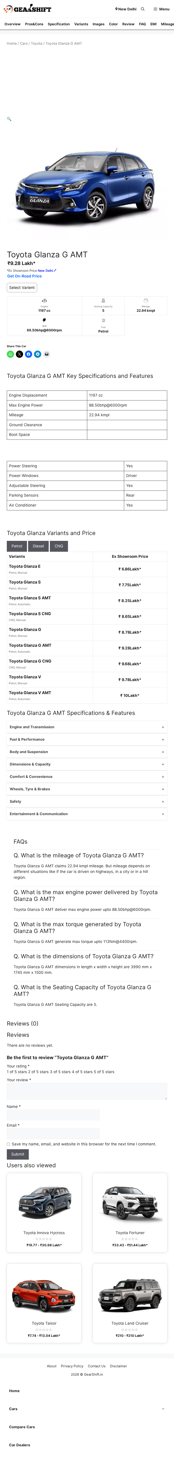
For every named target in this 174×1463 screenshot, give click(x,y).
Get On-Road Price (24, 276)
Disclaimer (118, 1366)
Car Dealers (19, 1445)
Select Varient (22, 287)
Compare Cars (22, 1427)
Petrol (17, 546)
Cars (24, 43)
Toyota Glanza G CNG (30, 661)
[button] (142, 9)
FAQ (142, 24)
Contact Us (97, 1366)
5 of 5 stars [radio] (104, 1072)
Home (12, 43)
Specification (59, 24)
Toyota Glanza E (25, 566)
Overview (13, 24)
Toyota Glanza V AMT (30, 692)
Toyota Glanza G (25, 629)
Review (128, 24)
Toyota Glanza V (25, 677)
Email (13, 1125)
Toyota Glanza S (25, 582)
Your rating (18, 1066)
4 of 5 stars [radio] (82, 1072)
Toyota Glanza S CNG (30, 613)
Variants (81, 24)
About (51, 1366)
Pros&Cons (34, 24)
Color (113, 24)
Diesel (38, 546)
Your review (19, 1080)
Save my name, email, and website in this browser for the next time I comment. (84, 1144)
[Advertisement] (87, 81)
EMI (153, 24)
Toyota (36, 43)
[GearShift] (27, 9)
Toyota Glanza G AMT (30, 645)
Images (98, 24)
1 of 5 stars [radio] (17, 1072)
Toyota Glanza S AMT (30, 597)
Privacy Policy (72, 1366)
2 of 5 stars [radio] (38, 1072)
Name (14, 1106)
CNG (59, 546)
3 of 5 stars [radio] (60, 1072)
